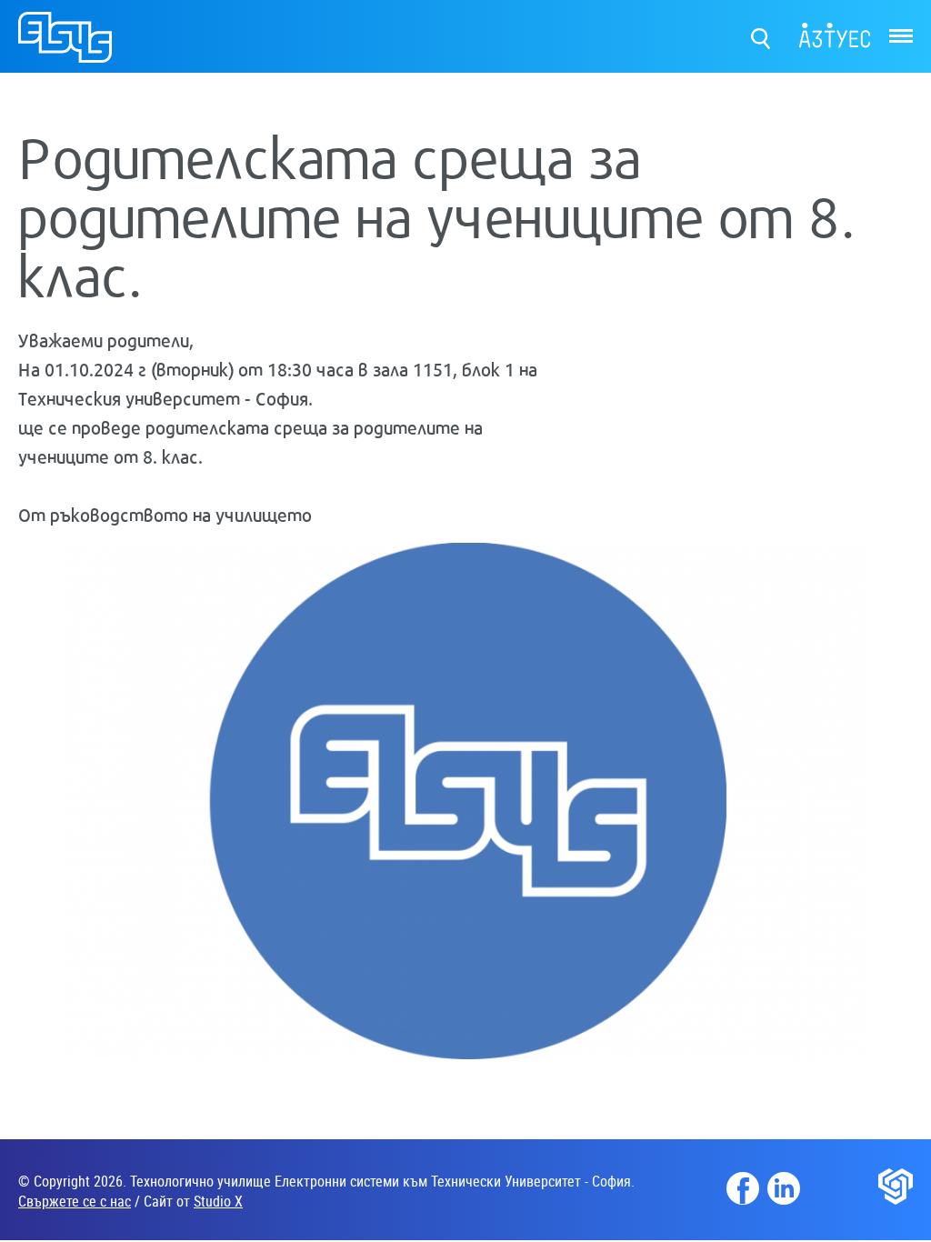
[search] (761, 34)
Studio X (218, 1201)
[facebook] (742, 1188)
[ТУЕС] (65, 45)
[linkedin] (783, 1188)
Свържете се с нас (74, 1201)
